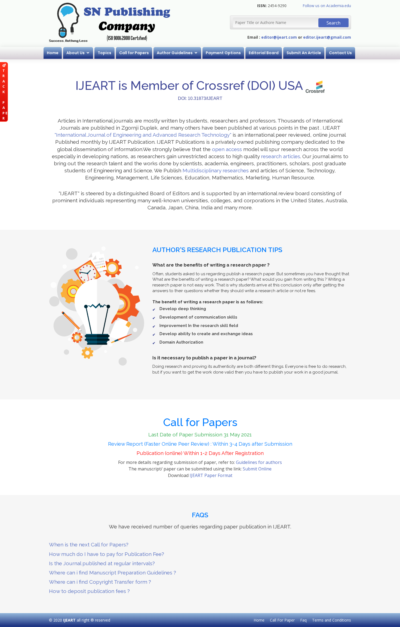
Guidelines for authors (259, 462)
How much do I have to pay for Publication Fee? (106, 554)
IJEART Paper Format (211, 475)
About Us (75, 53)
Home (53, 53)
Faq (303, 620)
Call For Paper (282, 620)
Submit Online (257, 469)
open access (227, 149)
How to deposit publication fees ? (89, 591)
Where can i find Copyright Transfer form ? (100, 582)
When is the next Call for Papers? (88, 545)
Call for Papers (134, 53)
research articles (280, 156)
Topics (104, 53)
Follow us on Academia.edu (327, 5)
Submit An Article (304, 53)
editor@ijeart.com (279, 37)
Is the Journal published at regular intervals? (102, 563)
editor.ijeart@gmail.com (327, 37)
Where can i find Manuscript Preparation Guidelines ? (112, 573)
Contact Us (340, 53)
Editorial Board (264, 53)
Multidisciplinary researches (216, 170)
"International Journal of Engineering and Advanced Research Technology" (142, 135)
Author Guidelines (175, 53)
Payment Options (223, 53)
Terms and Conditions (331, 620)
